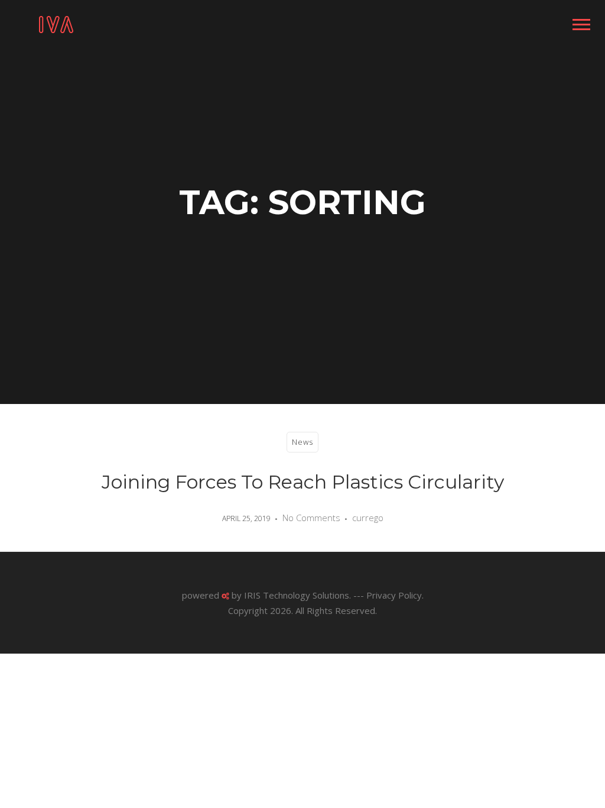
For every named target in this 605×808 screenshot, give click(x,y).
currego (367, 517)
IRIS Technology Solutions (296, 595)
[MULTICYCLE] (56, 24)
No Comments (311, 517)
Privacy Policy (394, 595)
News (302, 442)
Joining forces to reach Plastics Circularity (303, 481)
